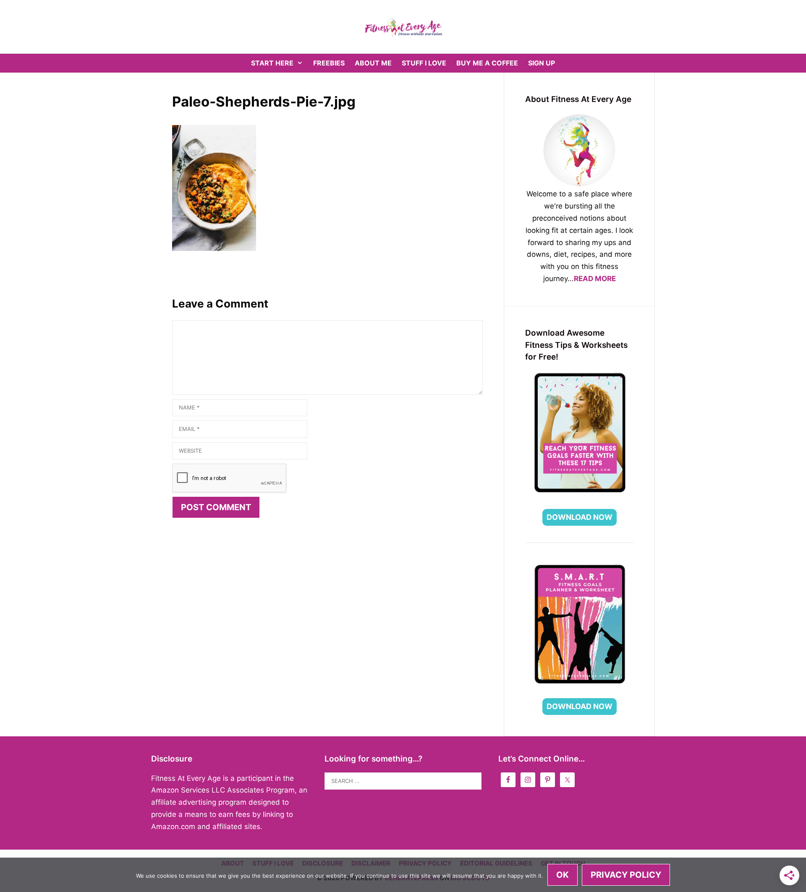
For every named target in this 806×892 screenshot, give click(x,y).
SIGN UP (541, 63)
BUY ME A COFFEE (487, 63)
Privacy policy (626, 875)
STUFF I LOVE (424, 63)
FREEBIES (329, 63)
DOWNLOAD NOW (579, 517)
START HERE (272, 63)
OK (562, 875)
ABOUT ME (373, 63)
